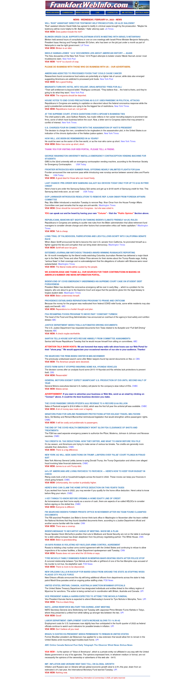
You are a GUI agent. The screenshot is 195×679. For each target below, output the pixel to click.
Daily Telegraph (86, 645)
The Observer (100, 645)
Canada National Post (67, 645)
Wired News (113, 645)
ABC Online (50, 645)
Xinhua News (126, 645)
